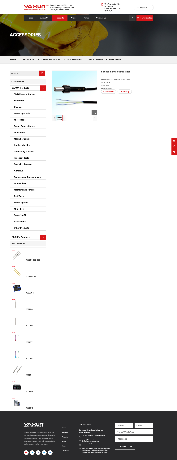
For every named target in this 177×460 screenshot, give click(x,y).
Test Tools (19, 196)
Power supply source (24, 126)
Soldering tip (20, 215)
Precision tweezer (23, 164)
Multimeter (19, 132)
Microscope (20, 120)
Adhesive (18, 171)
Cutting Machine (22, 145)
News (64, 446)
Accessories (74, 60)
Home (30, 18)
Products (60, 18)
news (86, 18)
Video (64, 441)
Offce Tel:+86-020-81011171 (113, 10)
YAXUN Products (50, 60)
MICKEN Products (21, 237)
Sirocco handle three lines (104, 60)
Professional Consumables (27, 177)
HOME (13, 60)
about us (44, 18)
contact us (101, 18)
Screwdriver (20, 183)
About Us (65, 432)
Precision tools (21, 158)
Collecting (124, 92)
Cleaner (18, 107)
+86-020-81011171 (99, 436)
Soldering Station (22, 113)
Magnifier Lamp (22, 139)
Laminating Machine (24, 151)
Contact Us (108, 92)
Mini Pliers (19, 209)
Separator (19, 101)
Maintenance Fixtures (25, 190)
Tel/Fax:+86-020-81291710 (112, 5)
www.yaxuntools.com (59, 10)
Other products (21, 228)
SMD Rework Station (24, 94)
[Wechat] (174, 152)
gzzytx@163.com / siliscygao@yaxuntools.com (91, 440)
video (73, 18)
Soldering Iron (21, 202)
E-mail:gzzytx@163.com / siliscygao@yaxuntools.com (62, 6)
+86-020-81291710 (87, 436)
